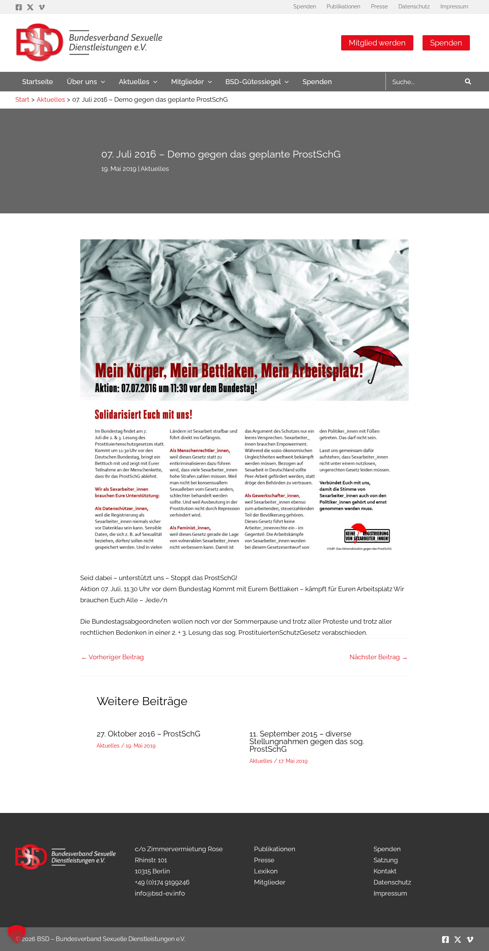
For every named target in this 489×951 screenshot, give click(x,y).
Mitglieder (269, 882)
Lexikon (266, 871)
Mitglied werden (377, 42)
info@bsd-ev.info (160, 893)
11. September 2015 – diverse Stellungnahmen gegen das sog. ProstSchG (306, 741)
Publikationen (274, 849)
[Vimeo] (41, 7)
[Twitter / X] (30, 7)
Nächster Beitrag (379, 657)
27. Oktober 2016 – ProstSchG (148, 733)
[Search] (468, 81)
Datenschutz (392, 882)
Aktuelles (155, 168)
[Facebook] (18, 7)
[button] (101, 81)
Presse (264, 860)
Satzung (386, 860)
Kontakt (385, 871)
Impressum (390, 893)
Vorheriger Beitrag (112, 657)
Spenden (446, 42)
